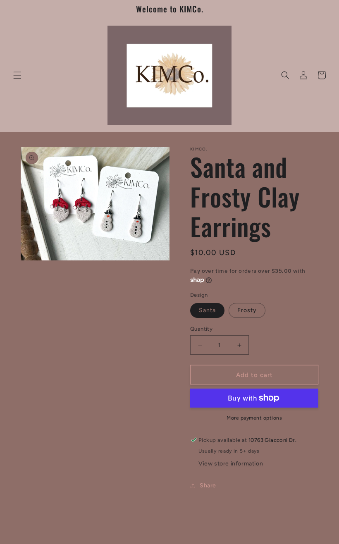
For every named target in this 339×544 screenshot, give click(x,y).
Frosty (247, 310)
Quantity (201, 329)
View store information (230, 463)
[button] (17, 75)
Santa (207, 310)
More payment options (254, 418)
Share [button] (208, 485)
